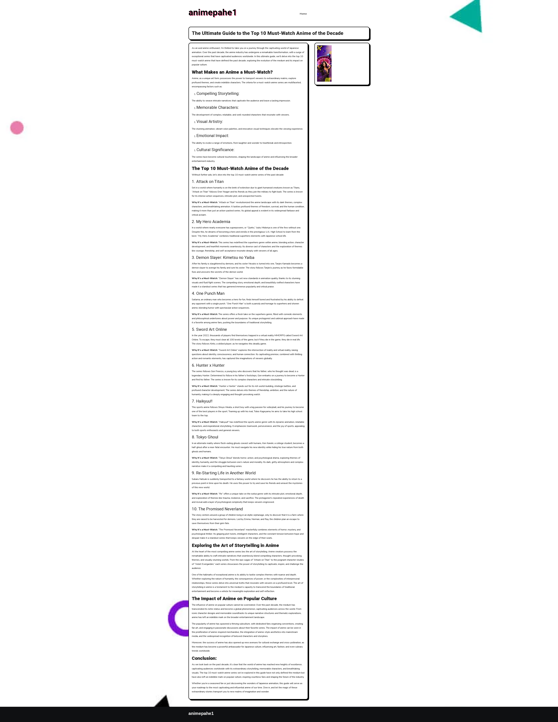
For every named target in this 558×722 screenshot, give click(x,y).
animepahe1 (212, 12)
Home (303, 13)
